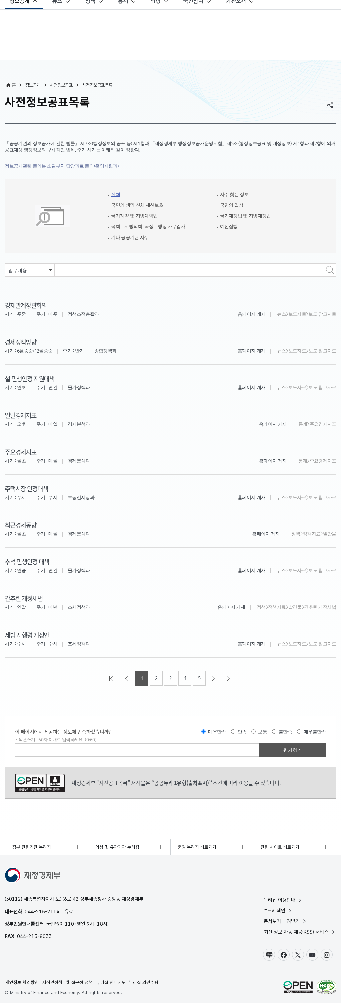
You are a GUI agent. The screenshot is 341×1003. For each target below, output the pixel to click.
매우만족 (217, 731)
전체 (115, 194)
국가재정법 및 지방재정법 (245, 215)
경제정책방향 (20, 341)
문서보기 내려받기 (282, 921)
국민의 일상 (231, 205)
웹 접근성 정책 (79, 982)
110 (69, 924)
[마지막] (229, 678)
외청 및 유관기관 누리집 (117, 847)
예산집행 (229, 226)
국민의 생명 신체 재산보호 (137, 205)
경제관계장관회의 (25, 305)
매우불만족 (315, 731)
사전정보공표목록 (97, 85)
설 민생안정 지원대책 (29, 378)
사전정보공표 (61, 85)
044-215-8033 (34, 936)
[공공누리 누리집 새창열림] (298, 988)
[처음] (112, 678)
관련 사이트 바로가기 (280, 847)
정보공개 (32, 85)
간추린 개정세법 (23, 598)
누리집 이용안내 (279, 900)
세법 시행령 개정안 (27, 634)
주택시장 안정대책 (26, 488)
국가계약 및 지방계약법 (134, 215)
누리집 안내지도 (111, 982)
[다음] (214, 678)
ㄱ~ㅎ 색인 (274, 910)
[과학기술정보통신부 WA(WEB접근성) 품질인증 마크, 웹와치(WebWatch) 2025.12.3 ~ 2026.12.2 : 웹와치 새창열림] (326, 988)
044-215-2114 (42, 911)
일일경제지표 (20, 415)
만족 (242, 731)
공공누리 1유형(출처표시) (40, 783)
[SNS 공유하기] (330, 105)
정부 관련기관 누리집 (31, 847)
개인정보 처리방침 (22, 982)
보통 (262, 731)
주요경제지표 (20, 451)
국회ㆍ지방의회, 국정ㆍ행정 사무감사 (148, 226)
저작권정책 (52, 982)
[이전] (127, 678)
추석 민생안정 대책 (27, 561)
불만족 (285, 731)
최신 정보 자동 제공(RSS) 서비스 (296, 932)
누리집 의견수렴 (143, 982)
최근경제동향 (20, 524)
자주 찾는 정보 (234, 194)
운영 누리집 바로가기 (197, 847)
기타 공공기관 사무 (130, 237)
